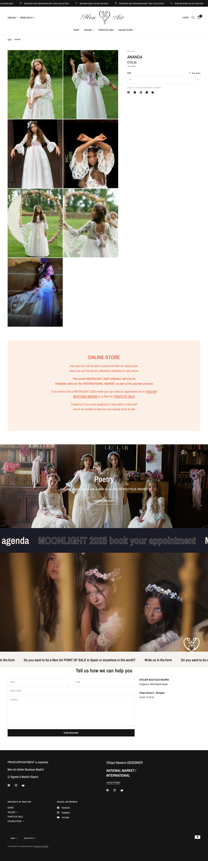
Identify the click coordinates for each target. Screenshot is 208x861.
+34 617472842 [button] (113, 782)
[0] (198, 17)
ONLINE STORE (125, 30)
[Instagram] (18, 785)
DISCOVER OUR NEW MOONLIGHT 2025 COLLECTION (29, 3)
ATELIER (88, 30)
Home (9, 39)
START (76, 30)
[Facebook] (129, 92)
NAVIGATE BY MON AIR (19, 802)
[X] (135, 92)
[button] (104, 500)
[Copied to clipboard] (153, 92)
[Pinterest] (141, 92)
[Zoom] (56, 56)
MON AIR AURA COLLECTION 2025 (76, 3)
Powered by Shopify (41, 846)
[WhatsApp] (147, 92)
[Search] (193, 17)
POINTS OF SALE (106, 30)
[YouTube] (25, 785)
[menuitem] (76, 30)
